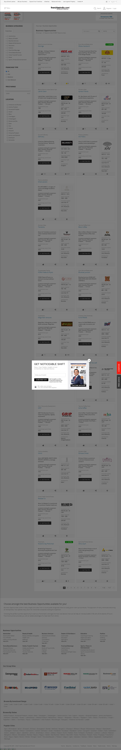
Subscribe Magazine (78, 385)
